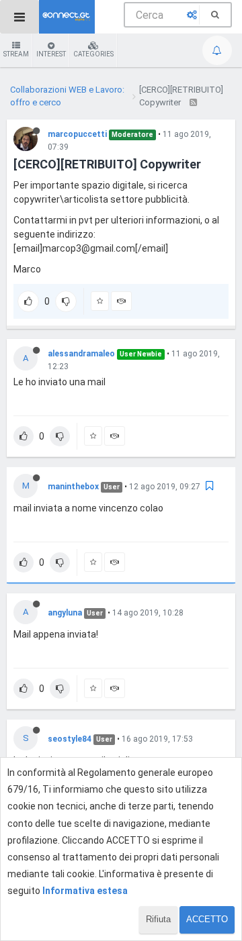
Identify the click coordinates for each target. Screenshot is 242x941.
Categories (93, 54)
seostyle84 (69, 739)
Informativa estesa (85, 890)
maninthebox (73, 486)
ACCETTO (207, 919)
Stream (16, 54)
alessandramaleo (81, 353)
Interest (51, 54)
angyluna (65, 612)
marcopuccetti (77, 134)
